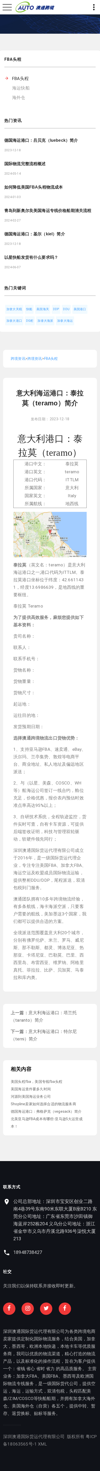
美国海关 (42, 309)
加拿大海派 (45, 321)
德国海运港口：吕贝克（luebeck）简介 (41, 140)
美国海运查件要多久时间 (31, 1089)
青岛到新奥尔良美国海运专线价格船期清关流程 (47, 210)
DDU (66, 309)
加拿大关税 (14, 309)
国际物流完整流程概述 (25, 164)
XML (42, 1444)
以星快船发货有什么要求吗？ (31, 257)
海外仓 (18, 97)
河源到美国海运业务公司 (31, 1096)
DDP (56, 309)
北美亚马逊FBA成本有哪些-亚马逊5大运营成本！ (47, 1122)
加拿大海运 (65, 321)
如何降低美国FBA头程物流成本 (33, 187)
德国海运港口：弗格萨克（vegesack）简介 (46, 1111)
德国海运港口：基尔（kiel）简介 (34, 234)
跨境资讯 (18, 358)
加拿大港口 (14, 321)
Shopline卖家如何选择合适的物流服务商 (43, 1104)
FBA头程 (20, 78)
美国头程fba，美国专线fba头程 (36, 1082)
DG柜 (30, 321)
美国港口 (80, 309)
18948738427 (27, 1252)
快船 (29, 309)
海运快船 (21, 88)
